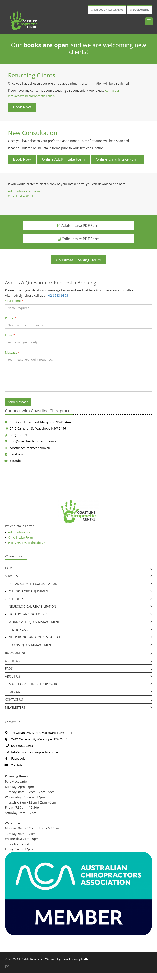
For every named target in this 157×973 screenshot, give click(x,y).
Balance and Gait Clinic (28, 614)
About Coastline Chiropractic (33, 684)
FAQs (9, 668)
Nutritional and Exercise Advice (35, 637)
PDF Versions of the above (26, 543)
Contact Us (14, 699)
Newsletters (15, 707)
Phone (10, 318)
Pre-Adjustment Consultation (33, 584)
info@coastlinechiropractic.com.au (32, 96)
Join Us (14, 692)
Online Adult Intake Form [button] (63, 159)
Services (11, 576)
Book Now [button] (22, 107)
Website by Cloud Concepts (64, 959)
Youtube (15, 461)
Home (9, 568)
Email (10, 335)
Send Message (18, 402)
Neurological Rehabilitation (32, 606)
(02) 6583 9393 (21, 435)
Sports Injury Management (31, 645)
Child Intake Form (20, 537)
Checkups (16, 599)
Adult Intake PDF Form (24, 191)
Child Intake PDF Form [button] (80, 238)
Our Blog (13, 661)
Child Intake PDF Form (24, 196)
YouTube (17, 765)
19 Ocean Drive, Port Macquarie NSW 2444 (40, 422)
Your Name (14, 301)
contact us (112, 90)
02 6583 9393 (58, 295)
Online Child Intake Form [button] (117, 159)
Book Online (15, 653)
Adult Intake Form (20, 532)
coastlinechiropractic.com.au (30, 448)
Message (12, 352)
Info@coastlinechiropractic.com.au (34, 441)
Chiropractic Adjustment (29, 591)
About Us (12, 676)
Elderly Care (19, 629)
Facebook (16, 454)
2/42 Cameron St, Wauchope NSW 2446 (38, 428)
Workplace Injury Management (34, 622)
